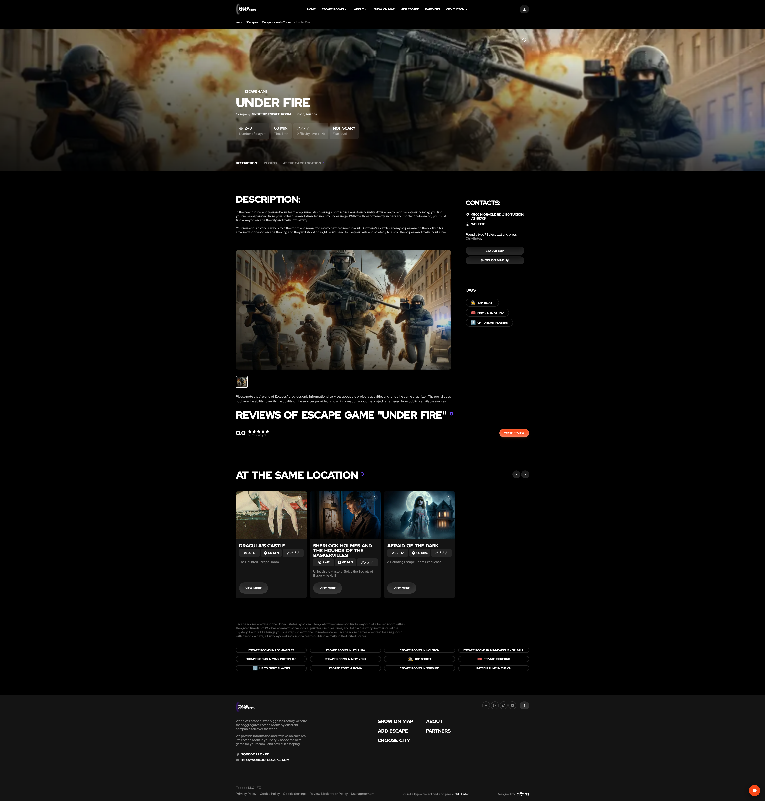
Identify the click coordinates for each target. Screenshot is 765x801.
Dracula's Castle (262, 546)
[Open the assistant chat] (754, 790)
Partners (432, 9)
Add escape (410, 9)
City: (455, 9)
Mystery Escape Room (271, 114)
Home (311, 9)
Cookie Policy (270, 794)
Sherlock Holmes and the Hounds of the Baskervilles (342, 550)
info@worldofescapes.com (265, 760)
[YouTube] (512, 705)
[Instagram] (495, 705)
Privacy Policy (246, 794)
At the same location (303, 163)
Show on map (384, 9)
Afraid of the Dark (413, 546)
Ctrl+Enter (473, 238)
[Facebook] (486, 705)
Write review (514, 433)
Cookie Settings (294, 794)
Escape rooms (333, 9)
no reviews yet (257, 435)
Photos (270, 163)
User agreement (362, 794)
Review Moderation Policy (329, 794)
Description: (246, 163)
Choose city (394, 740)
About (359, 9)
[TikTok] (504, 705)
